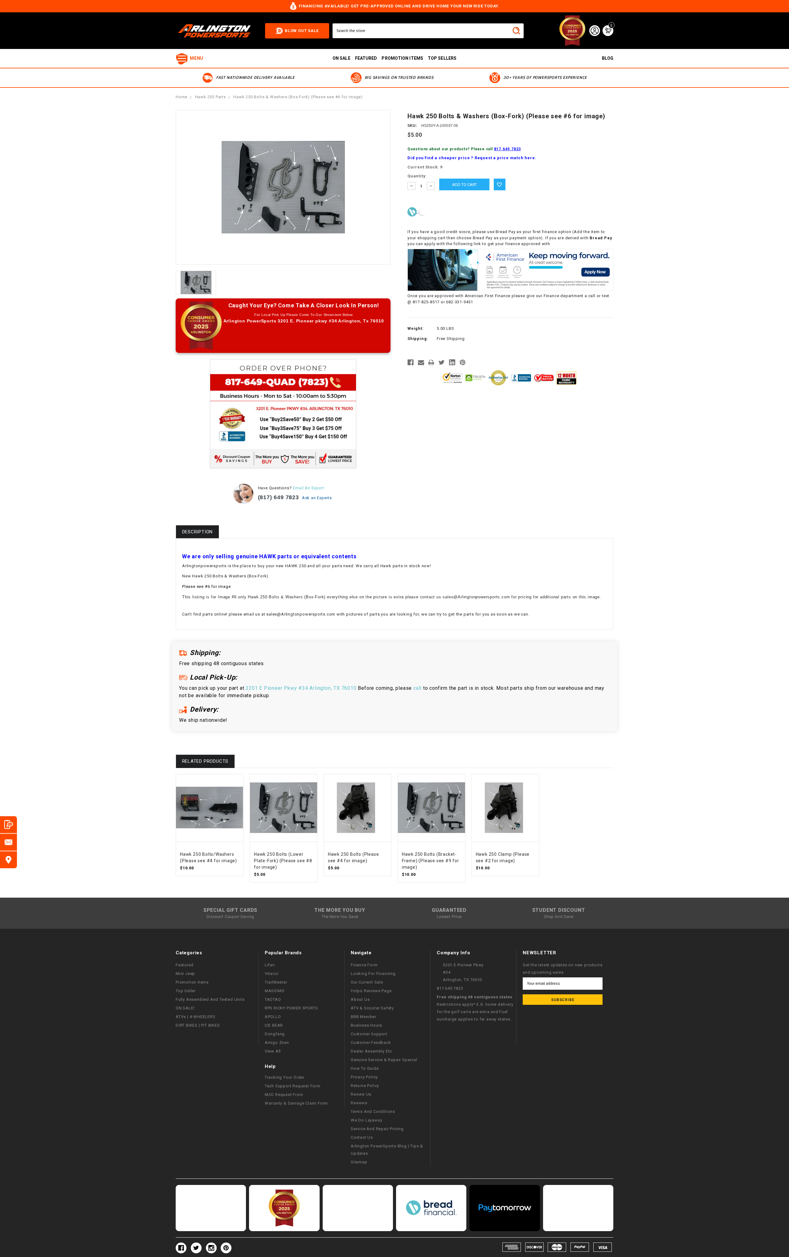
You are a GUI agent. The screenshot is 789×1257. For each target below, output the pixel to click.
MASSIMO (275, 990)
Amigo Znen (277, 1042)
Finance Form (364, 965)
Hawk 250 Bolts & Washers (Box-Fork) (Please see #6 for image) (298, 97)
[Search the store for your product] (516, 30)
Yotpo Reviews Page (371, 990)
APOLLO (273, 1016)
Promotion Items (192, 982)
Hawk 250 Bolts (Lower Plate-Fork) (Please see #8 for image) (283, 861)
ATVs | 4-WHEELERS (195, 1016)
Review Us (361, 1094)
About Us (360, 999)
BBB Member (363, 1016)
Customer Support (369, 1034)
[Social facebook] (181, 1248)
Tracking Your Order (285, 1077)
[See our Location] (8, 859)
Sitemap (359, 1162)
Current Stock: (425, 167)
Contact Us (362, 1137)
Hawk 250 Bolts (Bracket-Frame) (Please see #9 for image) (430, 861)
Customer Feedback (371, 1042)
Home (181, 97)
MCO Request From (284, 1094)
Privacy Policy (364, 1077)
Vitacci (272, 973)
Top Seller (186, 990)
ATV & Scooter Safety (372, 1008)
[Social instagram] (211, 1248)
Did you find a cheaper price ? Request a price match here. (471, 158)
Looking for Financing (373, 973)
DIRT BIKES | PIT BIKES (198, 1025)
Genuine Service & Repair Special (384, 1059)
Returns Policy (365, 1085)
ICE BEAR (274, 1025)
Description (197, 532)
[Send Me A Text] (8, 824)
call (417, 688)
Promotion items (402, 58)
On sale (341, 58)
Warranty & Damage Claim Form (296, 1103)
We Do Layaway (366, 1120)
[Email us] (8, 842)
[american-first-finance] (422, 211)
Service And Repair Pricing (377, 1128)
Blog (607, 58)
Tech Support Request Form (293, 1086)
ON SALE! (185, 1008)
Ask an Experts (317, 497)
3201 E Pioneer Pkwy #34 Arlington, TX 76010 (301, 688)
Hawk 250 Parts (210, 97)
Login (594, 30)
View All (273, 1051)
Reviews (359, 1103)
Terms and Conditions (373, 1111)
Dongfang (275, 1034)
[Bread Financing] (431, 1208)
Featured (366, 58)
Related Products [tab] (205, 761)
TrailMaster (276, 982)
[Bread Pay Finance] (412, 211)
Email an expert (308, 488)
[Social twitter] (196, 1248)
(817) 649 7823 (278, 497)
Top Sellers (442, 58)
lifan (270, 965)
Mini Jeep (185, 973)
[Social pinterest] (226, 1248)
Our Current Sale (367, 982)
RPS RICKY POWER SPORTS (291, 1008)
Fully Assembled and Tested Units (210, 999)
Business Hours (366, 1025)
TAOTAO (273, 999)
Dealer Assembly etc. (372, 1051)
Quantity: (417, 176)
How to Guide (365, 1068)
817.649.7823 (507, 149)
